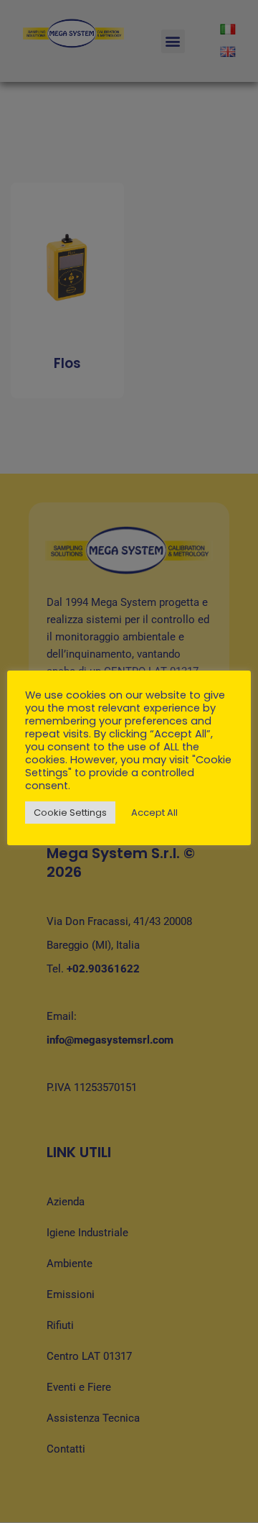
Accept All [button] (154, 812)
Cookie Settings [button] (70, 812)
